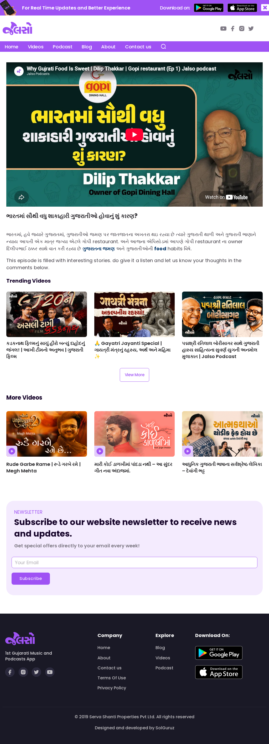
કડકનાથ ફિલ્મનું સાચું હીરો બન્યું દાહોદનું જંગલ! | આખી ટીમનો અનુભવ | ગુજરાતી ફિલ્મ (45, 350)
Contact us (138, 46)
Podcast (62, 46)
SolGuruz (165, 728)
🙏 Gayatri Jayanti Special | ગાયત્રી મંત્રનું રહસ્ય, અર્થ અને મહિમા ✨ (132, 350)
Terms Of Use (111, 678)
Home (11, 46)
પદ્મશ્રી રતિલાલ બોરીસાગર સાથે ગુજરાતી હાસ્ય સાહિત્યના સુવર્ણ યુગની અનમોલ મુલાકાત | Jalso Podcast (220, 350)
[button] (265, 8)
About (108, 46)
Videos (35, 46)
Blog (87, 46)
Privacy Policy (111, 688)
